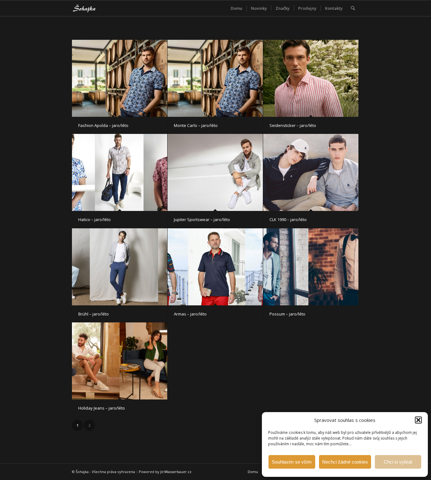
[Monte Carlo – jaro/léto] (215, 78)
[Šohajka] (89, 8)
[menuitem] (236, 8)
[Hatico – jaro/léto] (119, 172)
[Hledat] (353, 8)
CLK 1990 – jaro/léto (288, 219)
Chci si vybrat (398, 462)
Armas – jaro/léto (190, 314)
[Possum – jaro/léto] (310, 266)
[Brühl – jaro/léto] (119, 266)
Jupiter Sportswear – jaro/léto (202, 219)
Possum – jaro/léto (287, 314)
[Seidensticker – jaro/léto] (310, 78)
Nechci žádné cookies (345, 462)
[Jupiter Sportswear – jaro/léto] (215, 172)
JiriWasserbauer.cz (176, 471)
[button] (418, 420)
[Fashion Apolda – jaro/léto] (119, 78)
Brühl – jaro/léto (93, 314)
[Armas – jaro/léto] (215, 266)
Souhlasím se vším (292, 462)
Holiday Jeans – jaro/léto (101, 408)
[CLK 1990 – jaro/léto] (310, 172)
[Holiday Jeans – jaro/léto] (119, 360)
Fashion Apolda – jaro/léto (103, 125)
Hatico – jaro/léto (94, 219)
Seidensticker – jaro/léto (292, 125)
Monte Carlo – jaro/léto (196, 125)
